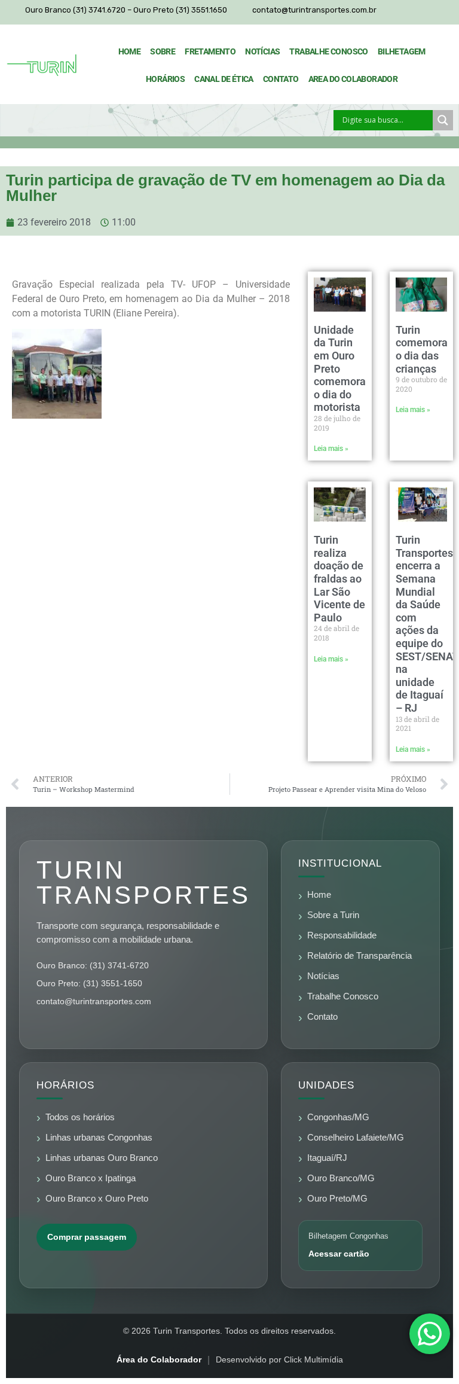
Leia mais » (331, 448)
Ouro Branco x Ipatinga (90, 1178)
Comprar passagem (86, 1237)
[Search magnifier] (443, 120)
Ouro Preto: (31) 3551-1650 (89, 983)
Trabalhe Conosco (342, 996)
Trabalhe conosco (328, 51)
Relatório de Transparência (359, 956)
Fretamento (210, 51)
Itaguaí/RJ (327, 1158)
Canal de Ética (223, 79)
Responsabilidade (342, 935)
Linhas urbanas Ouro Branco (101, 1158)
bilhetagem (402, 51)
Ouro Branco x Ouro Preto (96, 1198)
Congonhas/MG (338, 1117)
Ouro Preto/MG (337, 1198)
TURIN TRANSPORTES (143, 883)
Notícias (262, 51)
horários (165, 79)
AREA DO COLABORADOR (353, 79)
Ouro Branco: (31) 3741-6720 (92, 965)
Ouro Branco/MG (341, 1178)
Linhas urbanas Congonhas (98, 1137)
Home (129, 51)
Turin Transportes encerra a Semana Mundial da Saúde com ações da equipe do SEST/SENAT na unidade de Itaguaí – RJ (427, 624)
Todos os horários (80, 1117)
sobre (162, 51)
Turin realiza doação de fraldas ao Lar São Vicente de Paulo (339, 579)
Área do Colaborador (159, 1359)
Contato (281, 79)
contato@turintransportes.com (93, 1001)
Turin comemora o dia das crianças (422, 349)
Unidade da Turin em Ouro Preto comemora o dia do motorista (340, 369)
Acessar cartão (338, 1253)
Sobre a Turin (333, 915)
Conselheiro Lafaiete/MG (355, 1137)
